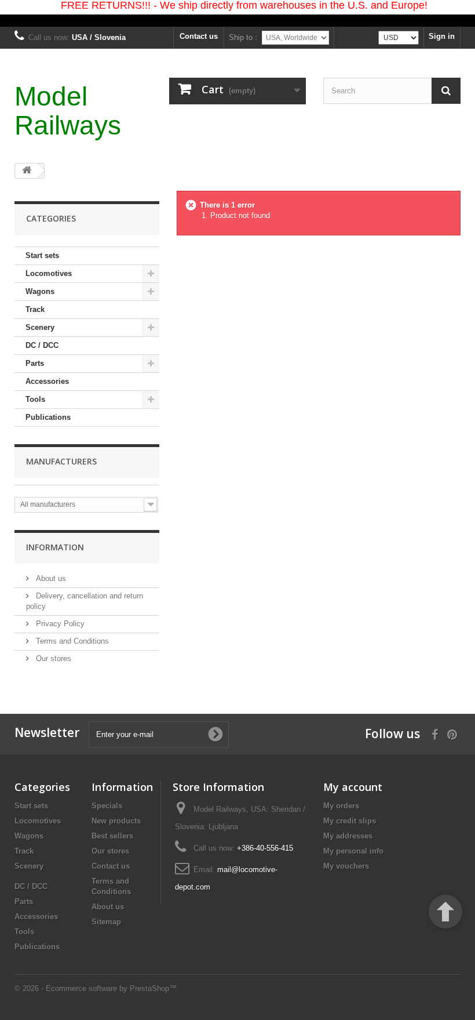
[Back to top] (445, 911)
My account (352, 787)
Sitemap (106, 921)
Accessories (47, 381)
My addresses (347, 836)
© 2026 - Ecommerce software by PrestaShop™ (95, 988)
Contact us (199, 36)
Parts (34, 363)
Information (55, 547)
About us (50, 578)
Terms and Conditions (71, 641)
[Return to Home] (27, 171)
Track (35, 309)
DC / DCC (42, 345)
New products (116, 820)
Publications (48, 417)
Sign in (442, 36)
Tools (35, 399)
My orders (341, 805)
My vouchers (346, 866)
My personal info (353, 851)
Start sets (42, 255)
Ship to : (243, 37)
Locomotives (48, 273)
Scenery (39, 327)
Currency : (356, 37)
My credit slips (349, 820)
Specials (107, 805)
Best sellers (112, 836)
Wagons (39, 291)
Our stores (52, 658)
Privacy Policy (59, 623)
